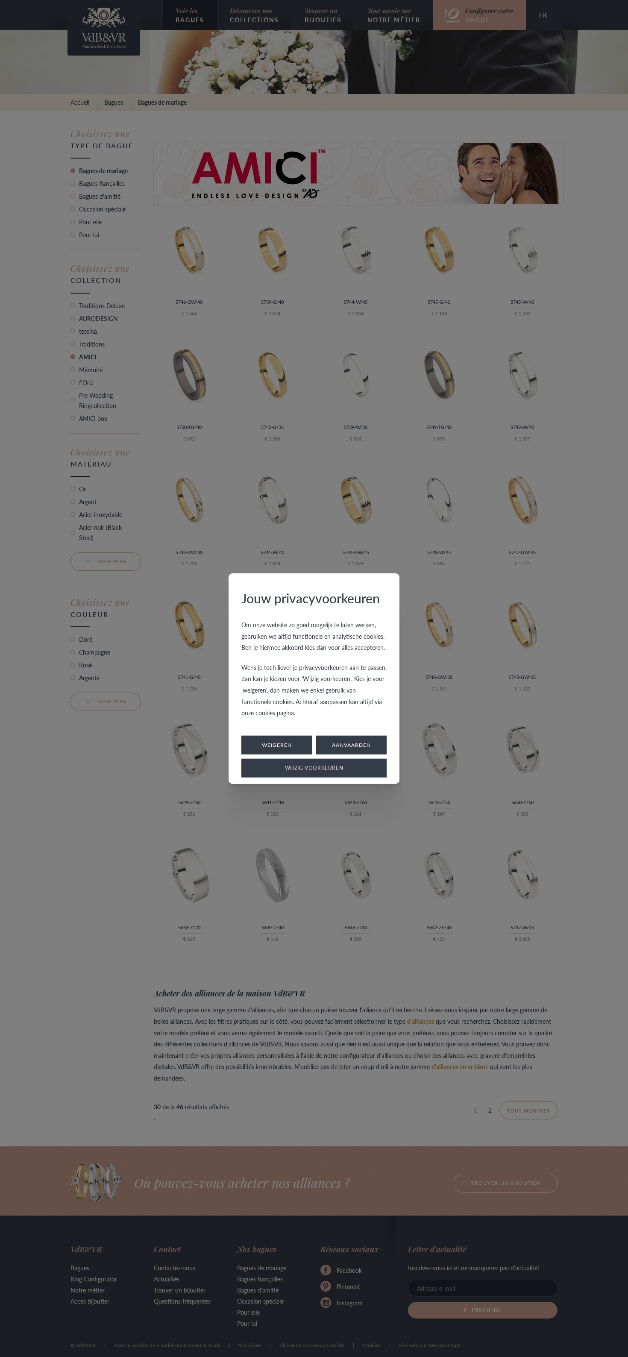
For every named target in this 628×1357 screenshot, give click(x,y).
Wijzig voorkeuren (314, 767)
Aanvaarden (351, 744)
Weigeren (277, 744)
